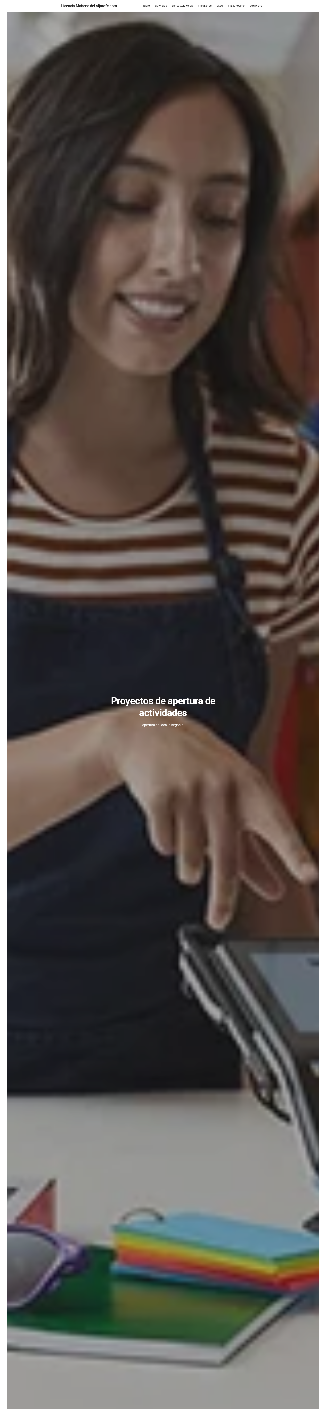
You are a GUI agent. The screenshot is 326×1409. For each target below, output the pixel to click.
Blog (220, 6)
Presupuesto (236, 6)
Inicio (146, 6)
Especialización (182, 6)
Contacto (256, 6)
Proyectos (205, 6)
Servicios (161, 6)
